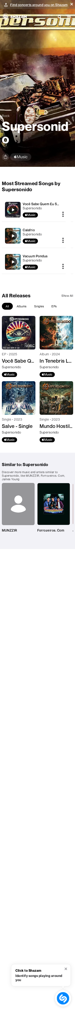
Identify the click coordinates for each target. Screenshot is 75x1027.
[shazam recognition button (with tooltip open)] (63, 998)
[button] (71, 4)
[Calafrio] (13, 236)
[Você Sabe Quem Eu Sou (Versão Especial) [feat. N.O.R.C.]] (13, 210)
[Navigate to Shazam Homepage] (14, 16)
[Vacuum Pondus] (13, 262)
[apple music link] (20, 157)
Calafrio (29, 230)
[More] (63, 214)
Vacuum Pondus (35, 256)
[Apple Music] (9, 374)
